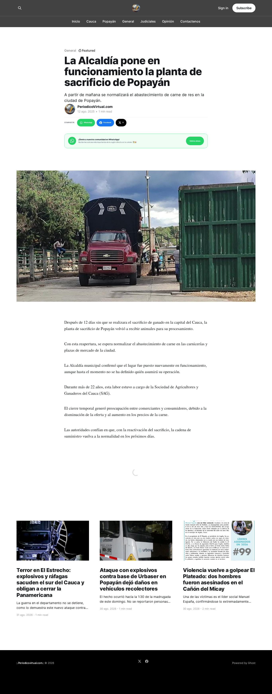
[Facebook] (146, 661)
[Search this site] (20, 8)
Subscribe (243, 8)
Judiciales (148, 21)
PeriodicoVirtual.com (95, 107)
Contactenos (190, 21)
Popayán (109, 21)
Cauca (91, 21)
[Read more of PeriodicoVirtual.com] (69, 109)
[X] (139, 661)
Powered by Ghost (243, 662)
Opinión (168, 21)
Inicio (76, 21)
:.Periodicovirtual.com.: (30, 662)
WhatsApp (88, 122)
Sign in (223, 8)
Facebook (107, 122)
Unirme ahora (195, 141)
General (128, 21)
